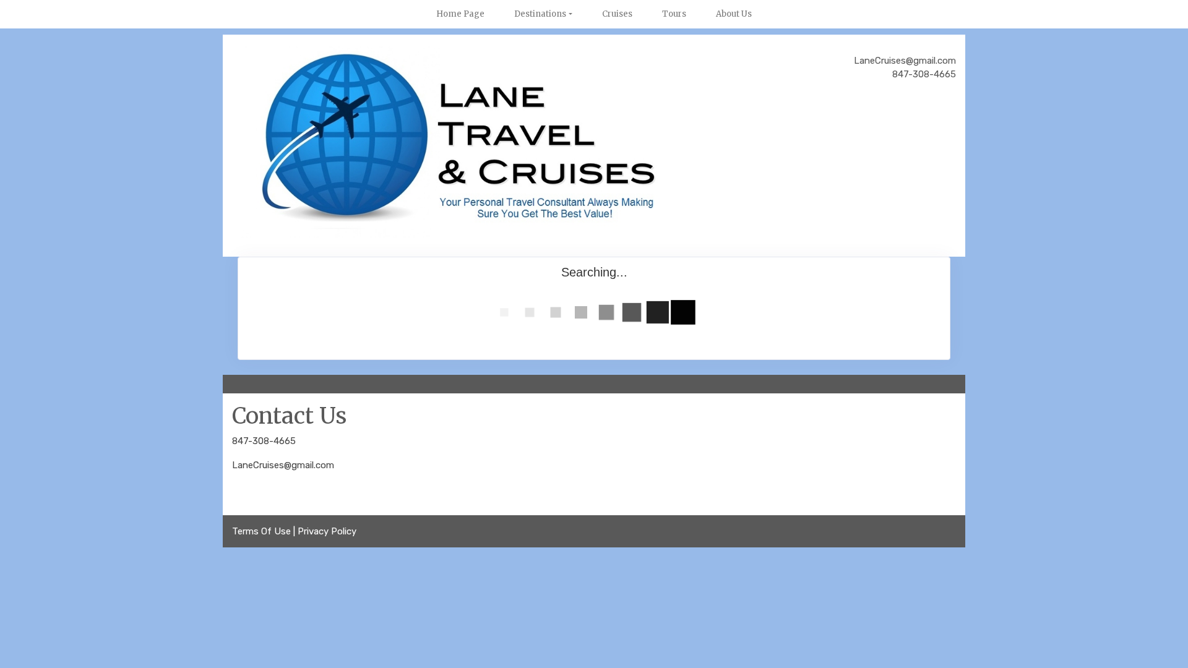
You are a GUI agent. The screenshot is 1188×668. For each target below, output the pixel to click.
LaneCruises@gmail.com (283, 465)
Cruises (617, 14)
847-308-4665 (264, 441)
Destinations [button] (540, 14)
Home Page (460, 14)
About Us (734, 14)
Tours (674, 14)
